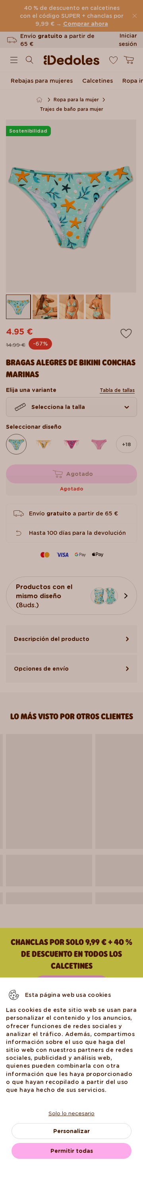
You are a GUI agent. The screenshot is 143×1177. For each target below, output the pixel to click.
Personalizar (71, 1131)
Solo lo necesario (71, 1113)
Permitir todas (71, 1151)
